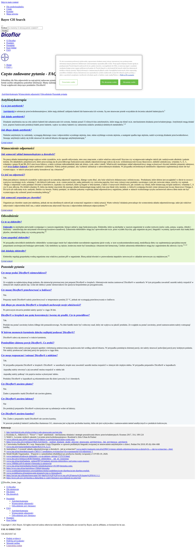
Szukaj (4, 28)
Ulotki (9, 9)
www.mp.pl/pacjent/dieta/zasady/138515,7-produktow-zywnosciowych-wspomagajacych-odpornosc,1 (49, 451)
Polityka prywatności (15, 541)
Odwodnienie (46, 94)
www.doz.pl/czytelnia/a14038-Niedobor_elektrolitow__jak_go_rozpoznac (37, 459)
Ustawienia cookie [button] (14, 545)
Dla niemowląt (12, 489)
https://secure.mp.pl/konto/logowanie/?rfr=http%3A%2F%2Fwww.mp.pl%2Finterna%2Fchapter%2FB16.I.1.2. (53, 475)
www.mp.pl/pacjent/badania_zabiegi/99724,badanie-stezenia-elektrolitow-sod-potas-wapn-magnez (47, 461)
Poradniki (10, 45)
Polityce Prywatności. (127, 75)
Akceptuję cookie (129, 82)
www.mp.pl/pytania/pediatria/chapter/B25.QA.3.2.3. (28, 447)
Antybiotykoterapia (10, 94)
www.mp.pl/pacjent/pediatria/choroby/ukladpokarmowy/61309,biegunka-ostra (39, 466)
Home (9, 65)
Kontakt (9, 11)
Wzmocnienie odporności (29, 94)
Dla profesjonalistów (15, 7)
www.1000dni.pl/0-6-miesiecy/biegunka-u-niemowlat (28, 463)
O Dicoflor (11, 40)
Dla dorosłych (12, 494)
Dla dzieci (10, 492)
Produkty (10, 43)
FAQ (8, 50)
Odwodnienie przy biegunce (24, 506)
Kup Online (11, 48)
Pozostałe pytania (59, 94)
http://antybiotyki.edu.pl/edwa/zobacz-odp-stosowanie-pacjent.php (34, 432)
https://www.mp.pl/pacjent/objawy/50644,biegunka (27, 468)
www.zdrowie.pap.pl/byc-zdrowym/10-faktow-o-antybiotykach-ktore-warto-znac (40, 439)
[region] (99, 72)
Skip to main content (9, 2)
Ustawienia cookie (68, 82)
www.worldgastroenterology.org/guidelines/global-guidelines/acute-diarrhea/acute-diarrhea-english (48, 471)
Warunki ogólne (13, 543)
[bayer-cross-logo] (5, 60)
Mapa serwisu (12, 14)
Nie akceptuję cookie (109, 82)
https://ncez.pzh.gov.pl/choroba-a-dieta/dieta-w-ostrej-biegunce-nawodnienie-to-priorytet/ (43, 478)
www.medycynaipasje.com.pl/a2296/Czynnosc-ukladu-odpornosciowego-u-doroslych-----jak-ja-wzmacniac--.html (124, 449)
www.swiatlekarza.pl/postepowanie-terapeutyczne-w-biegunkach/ (34, 473)
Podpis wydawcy (13, 538)
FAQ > (9, 67)
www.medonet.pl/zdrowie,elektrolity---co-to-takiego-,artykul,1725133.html (38, 456)
